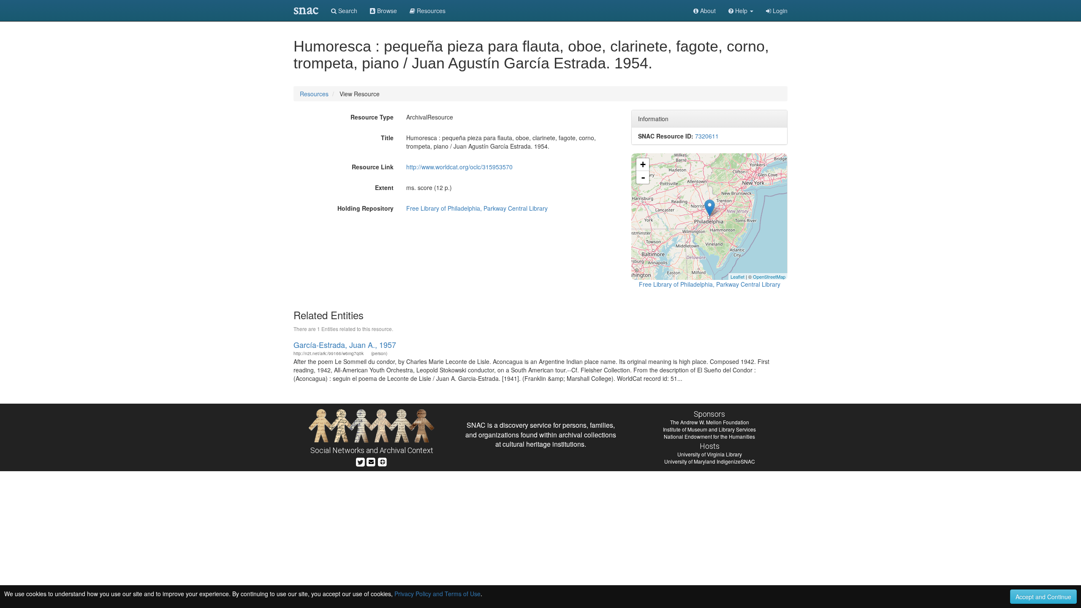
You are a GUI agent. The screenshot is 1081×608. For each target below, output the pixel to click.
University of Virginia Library (709, 454)
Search (347, 10)
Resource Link (373, 167)
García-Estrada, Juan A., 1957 (344, 344)
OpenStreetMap (769, 276)
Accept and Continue (1043, 596)
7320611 (707, 136)
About (707, 10)
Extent (384, 187)
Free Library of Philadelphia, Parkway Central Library (477, 208)
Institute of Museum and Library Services (709, 429)
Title (387, 137)
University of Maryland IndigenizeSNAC (709, 461)
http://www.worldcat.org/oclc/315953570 (459, 167)
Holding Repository (365, 208)
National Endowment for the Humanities (709, 436)
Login (779, 10)
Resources (314, 94)
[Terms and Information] (383, 460)
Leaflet (737, 276)
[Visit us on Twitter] (360, 460)
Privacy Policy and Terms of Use (437, 593)
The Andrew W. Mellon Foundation (709, 422)
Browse (386, 10)
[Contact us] (371, 460)
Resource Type (372, 117)
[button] (741, 10)
